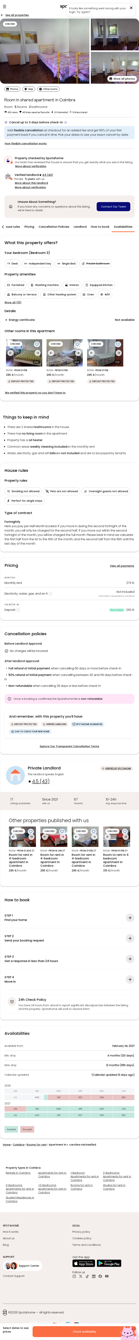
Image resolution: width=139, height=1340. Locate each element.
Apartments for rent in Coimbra (52, 1174)
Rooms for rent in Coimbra (82, 1187)
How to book (100, 227)
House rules (11, 227)
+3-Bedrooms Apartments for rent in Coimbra (52, 1188)
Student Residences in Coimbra (20, 1199)
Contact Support (14, 1276)
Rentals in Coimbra (18, 1173)
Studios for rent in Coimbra (114, 1187)
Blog (6, 1245)
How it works (11, 1232)
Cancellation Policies (54, 227)
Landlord (80, 227)
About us (8, 1238)
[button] (122, 79)
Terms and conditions (86, 1245)
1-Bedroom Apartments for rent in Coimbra (85, 1176)
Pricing (29, 227)
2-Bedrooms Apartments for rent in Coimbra (117, 1176)
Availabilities (123, 227)
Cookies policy (81, 1238)
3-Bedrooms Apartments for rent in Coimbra (20, 1188)
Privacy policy (81, 1232)
